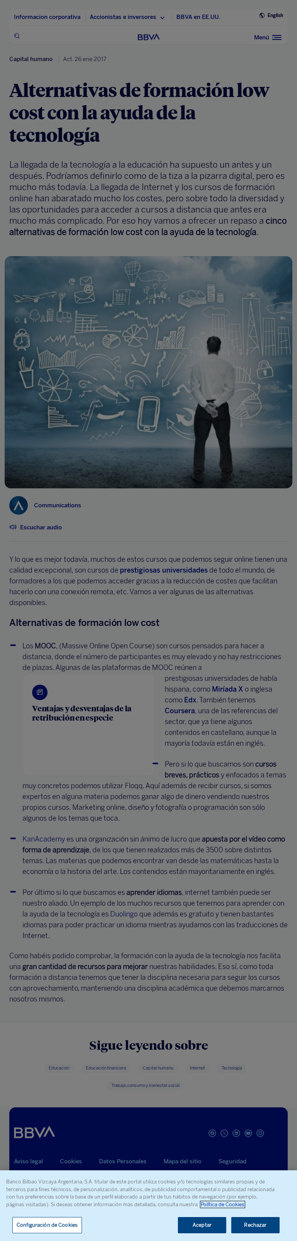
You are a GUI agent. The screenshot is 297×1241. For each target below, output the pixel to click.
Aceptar (202, 1225)
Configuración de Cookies (47, 1225)
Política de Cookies (222, 1204)
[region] (148, 1205)
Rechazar (255, 1225)
